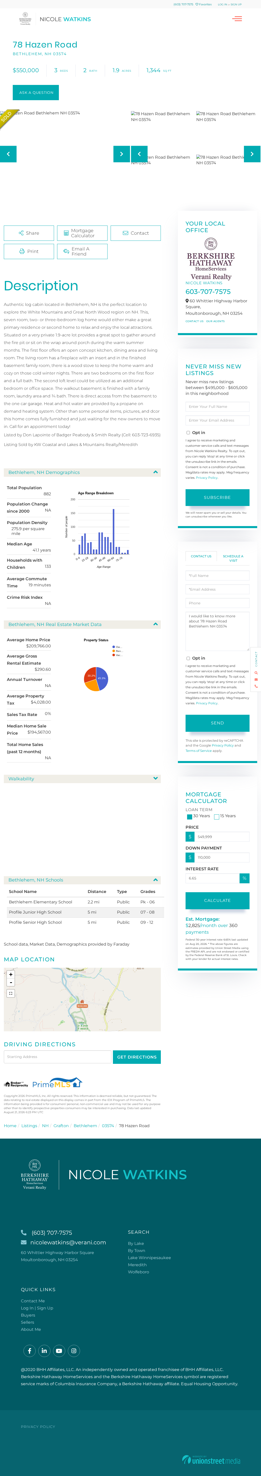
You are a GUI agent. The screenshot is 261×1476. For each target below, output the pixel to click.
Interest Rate (202, 869)
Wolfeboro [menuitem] (138, 1272)
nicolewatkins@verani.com (68, 1242)
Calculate (217, 900)
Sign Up (236, 4)
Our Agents (215, 321)
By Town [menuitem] (136, 1250)
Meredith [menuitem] (137, 1264)
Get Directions (137, 1057)
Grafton (61, 1125)
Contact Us (195, 321)
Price (192, 827)
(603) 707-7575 (183, 4)
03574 (108, 1125)
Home (10, 1125)
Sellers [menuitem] (27, 1322)
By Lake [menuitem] (136, 1243)
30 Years (201, 815)
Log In (222, 4)
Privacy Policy (207, 478)
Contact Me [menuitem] (33, 1301)
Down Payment (204, 848)
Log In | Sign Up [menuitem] (37, 1308)
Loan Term (199, 809)
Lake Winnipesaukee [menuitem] (149, 1257)
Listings (29, 1125)
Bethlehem (85, 1125)
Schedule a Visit (233, 558)
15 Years (228, 815)
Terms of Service (199, 751)
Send (217, 723)
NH (45, 1125)
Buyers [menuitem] (28, 1315)
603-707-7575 (208, 292)
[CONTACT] (36, 92)
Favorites (205, 4)
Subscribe (217, 497)
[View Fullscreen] (11, 993)
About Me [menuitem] (31, 1329)
